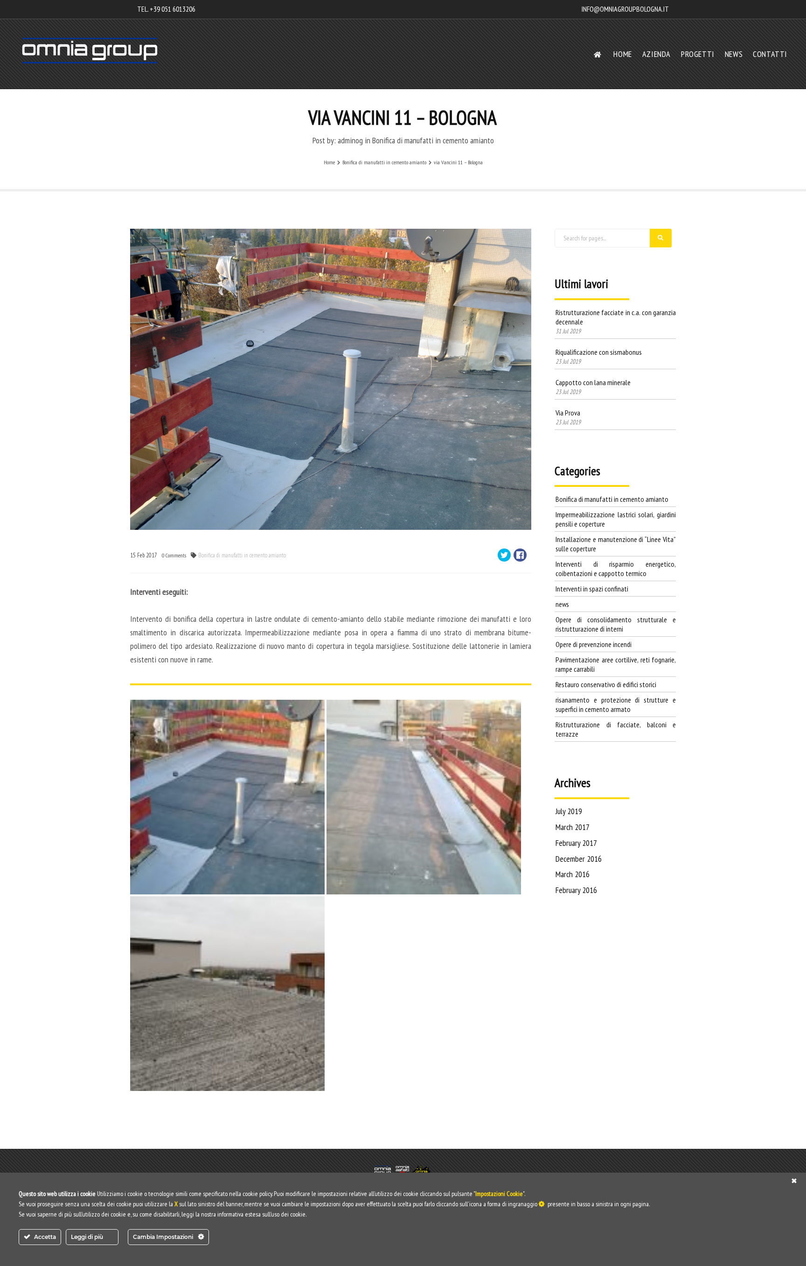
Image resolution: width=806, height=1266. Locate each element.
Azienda (656, 54)
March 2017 (573, 827)
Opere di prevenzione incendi (594, 644)
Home (622, 54)
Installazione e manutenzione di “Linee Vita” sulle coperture (616, 544)
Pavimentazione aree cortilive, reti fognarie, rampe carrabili (616, 664)
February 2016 (576, 890)
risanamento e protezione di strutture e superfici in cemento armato (616, 704)
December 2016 (579, 858)
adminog (350, 140)
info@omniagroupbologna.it (625, 9)
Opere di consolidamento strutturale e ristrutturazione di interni (616, 624)
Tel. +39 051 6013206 (166, 9)
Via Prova (568, 412)
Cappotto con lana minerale (593, 382)
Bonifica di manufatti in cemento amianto (433, 140)
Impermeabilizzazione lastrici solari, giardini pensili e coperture (616, 519)
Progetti (698, 54)
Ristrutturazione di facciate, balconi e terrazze (616, 729)
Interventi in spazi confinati (592, 588)
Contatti (770, 54)
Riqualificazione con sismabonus (599, 352)
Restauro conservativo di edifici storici (606, 684)
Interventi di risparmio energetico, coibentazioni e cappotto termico (616, 568)
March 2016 (573, 874)
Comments (174, 555)
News (734, 54)
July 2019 (569, 811)
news (562, 604)
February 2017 (576, 842)
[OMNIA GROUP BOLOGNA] (90, 50)
